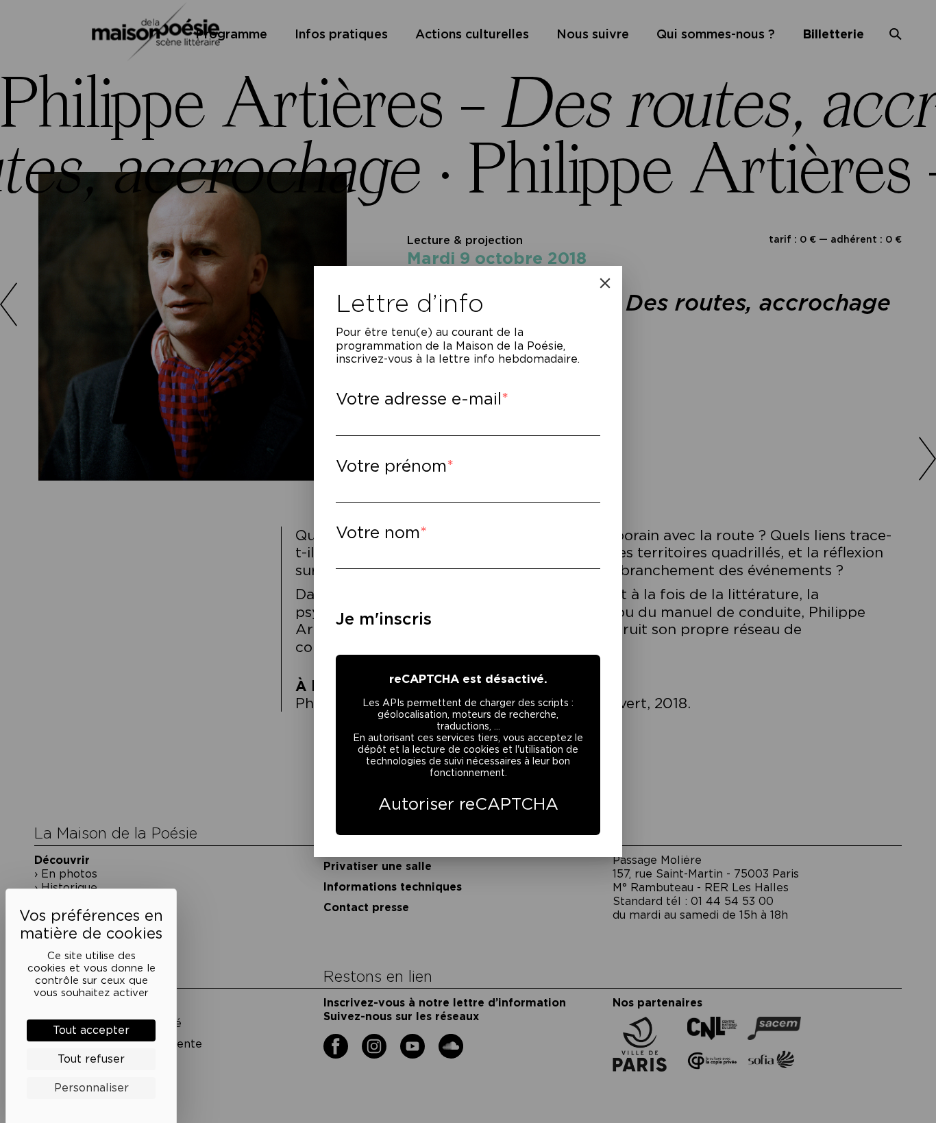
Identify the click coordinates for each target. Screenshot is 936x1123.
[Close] (605, 283)
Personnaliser (91, 1087)
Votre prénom (391, 466)
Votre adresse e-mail (419, 399)
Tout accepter (91, 1030)
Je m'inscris (384, 619)
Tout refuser (91, 1058)
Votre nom (378, 532)
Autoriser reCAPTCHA (468, 804)
